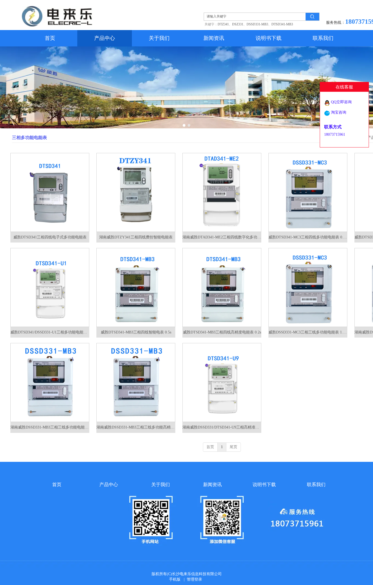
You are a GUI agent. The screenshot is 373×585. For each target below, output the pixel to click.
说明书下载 (264, 484)
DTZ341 (223, 24)
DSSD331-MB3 (257, 24)
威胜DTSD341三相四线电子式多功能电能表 (50, 237)
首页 (210, 447)
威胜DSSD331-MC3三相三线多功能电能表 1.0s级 (307, 332)
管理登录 (194, 579)
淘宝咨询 (338, 112)
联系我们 (316, 484)
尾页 (233, 447)
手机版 (174, 579)
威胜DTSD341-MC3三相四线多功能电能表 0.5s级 (307, 237)
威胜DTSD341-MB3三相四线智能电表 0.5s (136, 332)
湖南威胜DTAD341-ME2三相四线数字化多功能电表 (221, 237)
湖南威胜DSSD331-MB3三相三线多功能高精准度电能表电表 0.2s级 (135, 427)
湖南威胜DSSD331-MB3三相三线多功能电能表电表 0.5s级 (49, 427)
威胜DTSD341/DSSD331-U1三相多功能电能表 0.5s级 (49, 332)
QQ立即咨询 (341, 102)
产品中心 (108, 484)
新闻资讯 (212, 484)
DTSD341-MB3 (282, 24)
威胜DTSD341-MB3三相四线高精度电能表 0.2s (222, 332)
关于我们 (160, 484)
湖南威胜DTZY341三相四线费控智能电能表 (136, 237)
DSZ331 (237, 24)
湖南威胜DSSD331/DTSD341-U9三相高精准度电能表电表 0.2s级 (221, 427)
